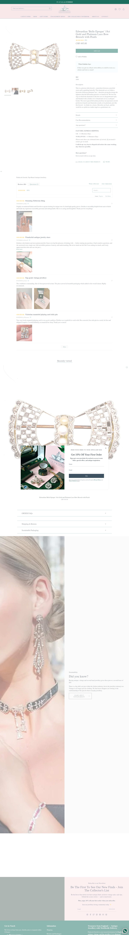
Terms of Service (73, 481)
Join (86, 476)
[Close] (106, 448)
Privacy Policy (97, 480)
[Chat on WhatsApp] (125, 931)
